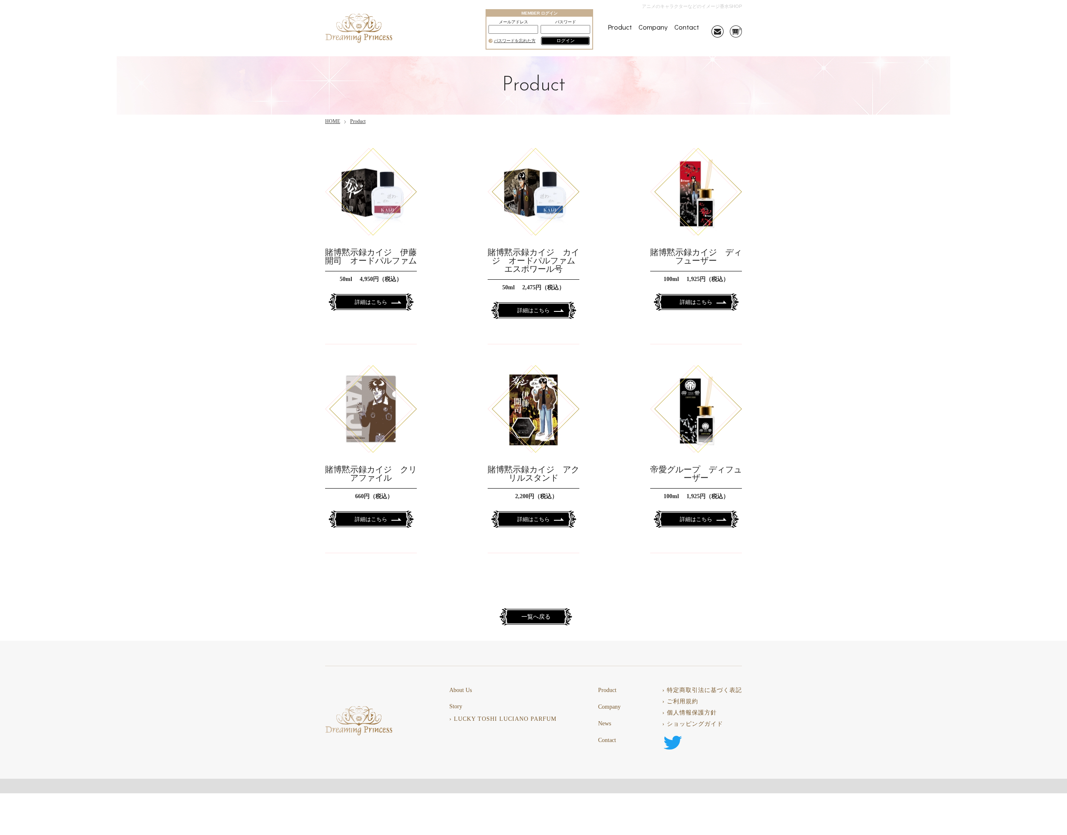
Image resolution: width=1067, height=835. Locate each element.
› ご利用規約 (680, 702)
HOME (332, 121)
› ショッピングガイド (692, 724)
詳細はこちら (371, 302)
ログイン (565, 40)
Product (620, 27)
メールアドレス (513, 22)
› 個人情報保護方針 (689, 713)
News (604, 724)
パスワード (565, 22)
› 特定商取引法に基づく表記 (702, 690)
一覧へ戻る (536, 617)
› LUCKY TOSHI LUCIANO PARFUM (502, 719)
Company (653, 27)
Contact (686, 27)
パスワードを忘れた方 (515, 41)
